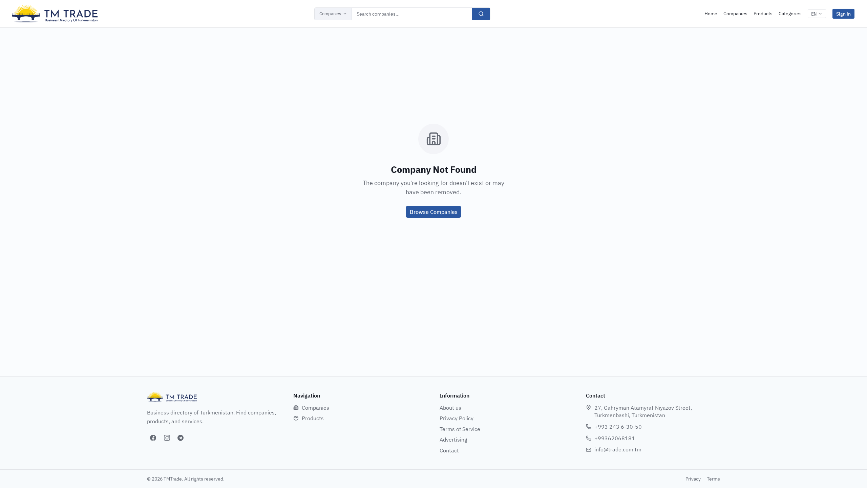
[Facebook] (153, 438)
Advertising (453, 439)
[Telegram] (180, 438)
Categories (790, 14)
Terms (713, 479)
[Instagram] (167, 438)
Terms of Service (460, 429)
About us (450, 407)
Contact (449, 450)
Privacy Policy (456, 418)
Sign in (843, 14)
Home (710, 14)
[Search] (481, 14)
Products (763, 14)
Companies (330, 14)
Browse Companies (434, 211)
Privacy (693, 479)
